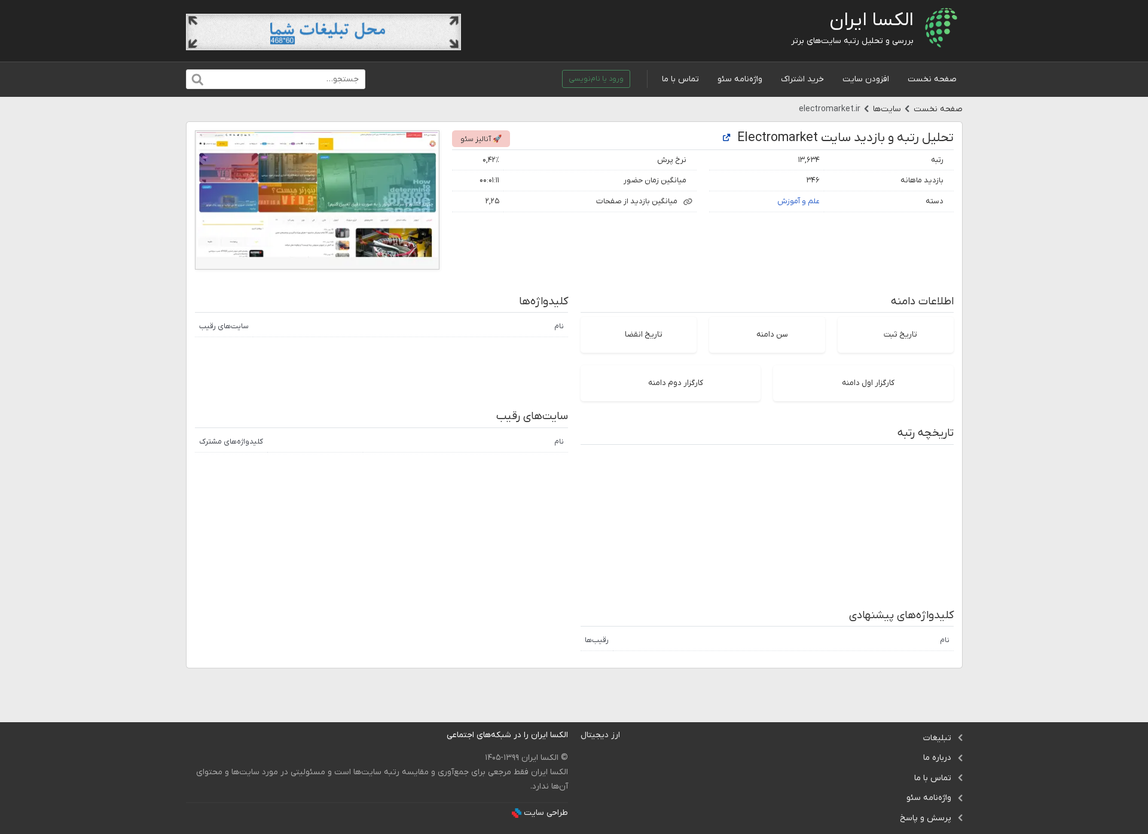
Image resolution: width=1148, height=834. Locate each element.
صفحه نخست (932, 79)
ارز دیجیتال (600, 735)
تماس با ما (680, 79)
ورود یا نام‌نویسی (596, 79)
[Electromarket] (726, 138)
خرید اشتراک (802, 79)
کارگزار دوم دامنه (675, 383)
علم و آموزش (798, 201)
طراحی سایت (546, 812)
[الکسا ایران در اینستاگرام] (437, 735)
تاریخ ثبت (900, 334)
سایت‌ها (887, 109)
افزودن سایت (865, 79)
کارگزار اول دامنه (868, 383)
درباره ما (937, 757)
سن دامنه (772, 334)
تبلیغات (937, 738)
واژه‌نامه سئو (740, 79)
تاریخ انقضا (643, 334)
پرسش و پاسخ (925, 818)
